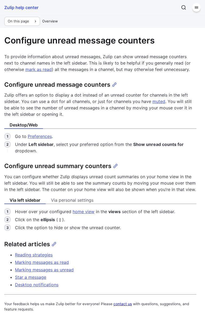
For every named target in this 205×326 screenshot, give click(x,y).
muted (158, 101)
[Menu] (196, 7)
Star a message (30, 277)
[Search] (183, 7)
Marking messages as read (42, 262)
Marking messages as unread (44, 269)
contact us (122, 304)
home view (83, 211)
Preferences (40, 136)
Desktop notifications (36, 284)
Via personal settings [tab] (72, 200)
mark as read (38, 69)
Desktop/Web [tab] (24, 125)
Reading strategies (34, 254)
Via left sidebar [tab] (25, 200)
